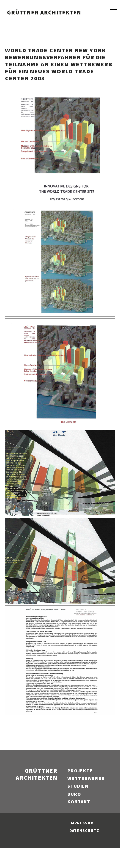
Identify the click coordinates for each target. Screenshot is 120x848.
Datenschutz (84, 830)
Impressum (81, 823)
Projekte (80, 771)
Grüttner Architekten (36, 774)
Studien (77, 786)
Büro (74, 794)
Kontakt (78, 802)
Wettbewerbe (86, 778)
